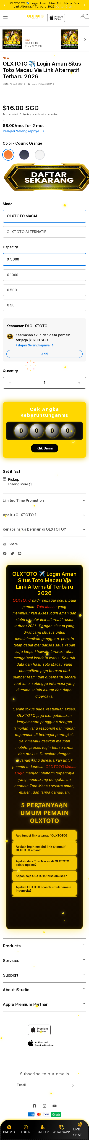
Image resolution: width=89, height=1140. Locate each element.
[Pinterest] (21, 554)
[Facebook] (6, 554)
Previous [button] (4, 5)
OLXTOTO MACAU (23, 216)
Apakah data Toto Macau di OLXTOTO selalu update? (42, 863)
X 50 (11, 305)
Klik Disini (45, 448)
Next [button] (84, 5)
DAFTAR (43, 1132)
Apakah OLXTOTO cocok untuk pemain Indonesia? (43, 888)
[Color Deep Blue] (24, 155)
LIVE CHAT (77, 1131)
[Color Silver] (40, 155)
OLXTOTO (22, 600)
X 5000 (13, 259)
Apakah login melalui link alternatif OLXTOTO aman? (40, 848)
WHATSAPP (61, 1132)
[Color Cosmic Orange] (8, 154)
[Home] (35, 16)
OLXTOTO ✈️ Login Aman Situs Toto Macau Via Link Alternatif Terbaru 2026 (44, 5)
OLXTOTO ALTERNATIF (26, 232)
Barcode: (32, 83)
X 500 (12, 290)
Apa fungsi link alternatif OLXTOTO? (42, 835)
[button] (5, 18)
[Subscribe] (72, 1085)
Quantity (10, 371)
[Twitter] (13, 554)
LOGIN (26, 1132)
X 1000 (12, 275)
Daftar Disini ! (65, 6)
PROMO (9, 1132)
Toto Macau (47, 607)
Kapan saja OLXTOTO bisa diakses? (41, 876)
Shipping (25, 114)
